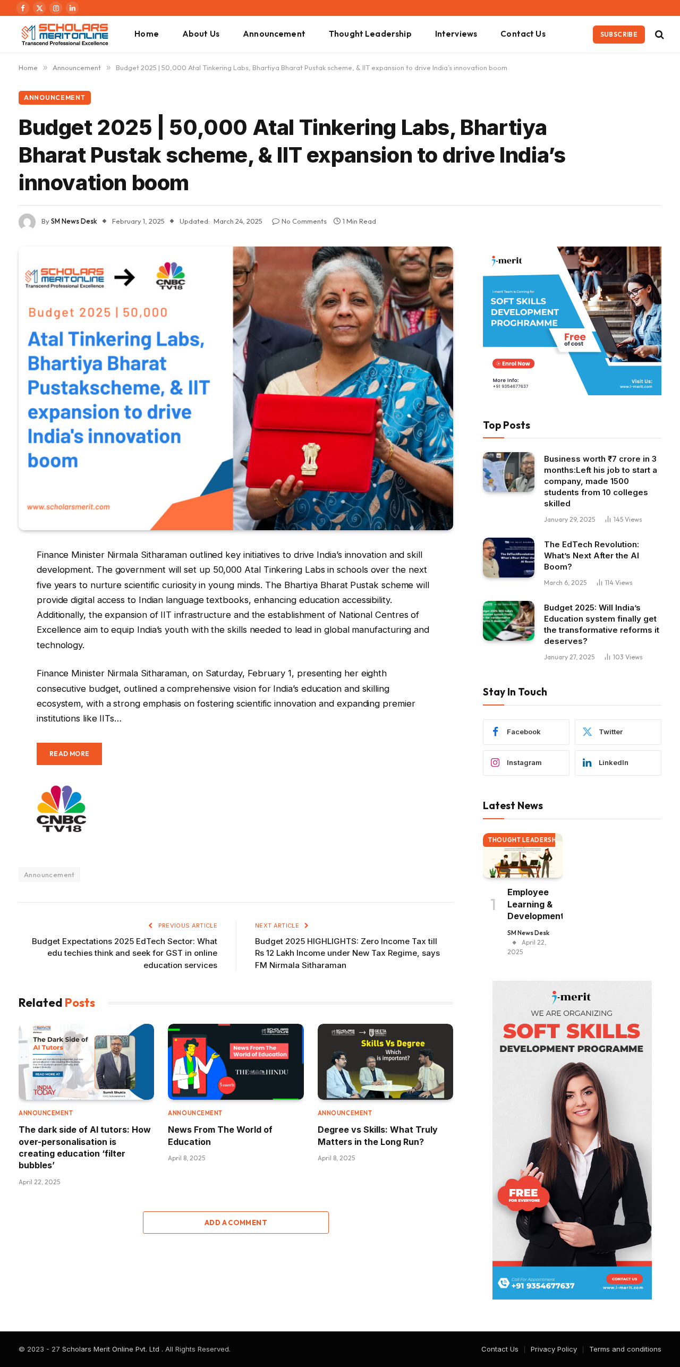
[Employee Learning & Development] (523, 855)
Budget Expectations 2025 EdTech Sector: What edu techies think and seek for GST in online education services (124, 953)
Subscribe (619, 34)
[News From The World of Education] (235, 1062)
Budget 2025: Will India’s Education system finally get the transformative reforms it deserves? (601, 624)
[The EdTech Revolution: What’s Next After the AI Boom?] (508, 558)
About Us (200, 34)
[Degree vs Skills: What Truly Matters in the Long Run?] (385, 1062)
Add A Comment (236, 1222)
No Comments (304, 221)
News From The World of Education (220, 1135)
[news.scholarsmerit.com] (64, 34)
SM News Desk (74, 221)
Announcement (274, 34)
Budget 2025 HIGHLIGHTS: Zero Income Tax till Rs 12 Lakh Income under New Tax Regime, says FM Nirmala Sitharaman (347, 953)
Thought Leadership (370, 34)
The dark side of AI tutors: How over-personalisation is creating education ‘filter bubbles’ (85, 1147)
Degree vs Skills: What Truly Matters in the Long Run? (378, 1135)
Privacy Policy (554, 1349)
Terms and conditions (625, 1349)
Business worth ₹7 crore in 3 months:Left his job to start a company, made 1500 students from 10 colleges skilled (600, 481)
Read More (69, 754)
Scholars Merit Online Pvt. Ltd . (112, 1349)
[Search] (658, 34)
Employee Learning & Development (535, 904)
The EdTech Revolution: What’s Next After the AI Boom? (591, 555)
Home (146, 34)
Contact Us (523, 34)
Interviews (456, 34)
